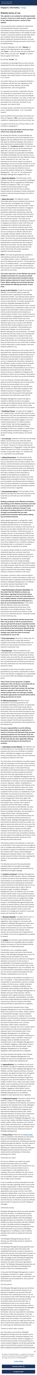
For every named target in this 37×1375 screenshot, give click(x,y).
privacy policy (28, 1135)
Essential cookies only (18, 1366)
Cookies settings (18, 1361)
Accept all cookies (18, 1371)
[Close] (35, 1352)
